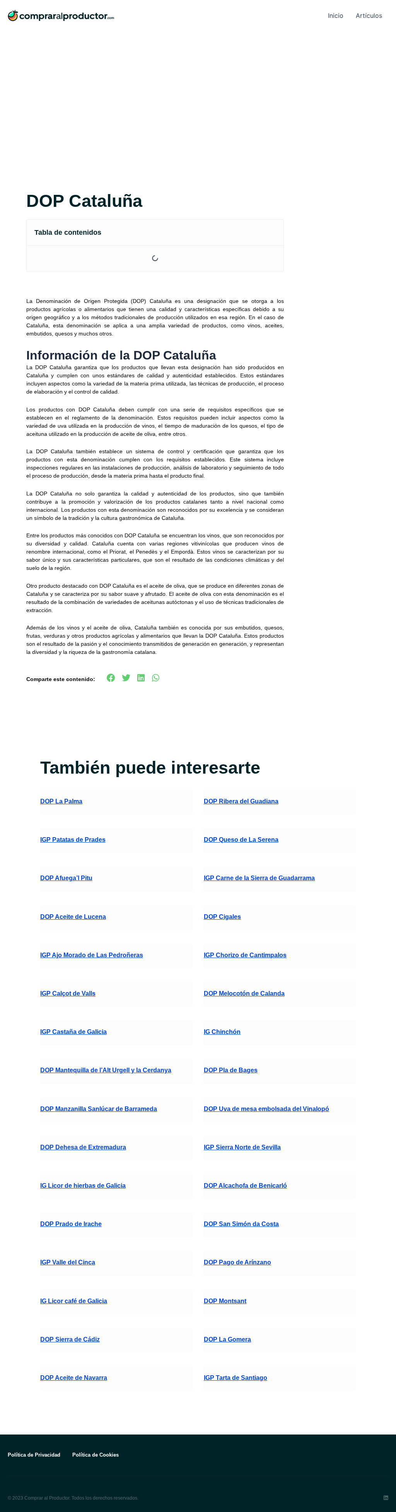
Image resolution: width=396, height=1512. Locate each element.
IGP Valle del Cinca (67, 1262)
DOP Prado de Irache (71, 1224)
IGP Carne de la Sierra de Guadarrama (259, 878)
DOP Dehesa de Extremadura (83, 1147)
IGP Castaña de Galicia (73, 1032)
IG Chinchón (222, 1032)
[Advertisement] (198, 89)
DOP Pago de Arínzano (237, 1262)
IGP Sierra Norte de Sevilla (242, 1147)
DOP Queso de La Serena (241, 839)
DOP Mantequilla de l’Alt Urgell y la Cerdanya (105, 1070)
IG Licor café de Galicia (73, 1301)
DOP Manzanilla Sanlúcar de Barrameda (98, 1109)
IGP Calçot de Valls (68, 993)
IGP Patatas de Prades (73, 839)
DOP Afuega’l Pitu (66, 878)
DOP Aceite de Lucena (73, 916)
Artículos (369, 15)
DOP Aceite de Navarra (73, 1377)
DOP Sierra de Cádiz (70, 1339)
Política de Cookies (95, 1455)
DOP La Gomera (227, 1339)
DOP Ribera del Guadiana (241, 801)
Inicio (335, 15)
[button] (273, 232)
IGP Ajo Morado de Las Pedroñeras (91, 955)
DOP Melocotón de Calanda (244, 993)
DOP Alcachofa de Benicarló (245, 1185)
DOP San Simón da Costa (241, 1224)
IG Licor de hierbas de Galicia (83, 1185)
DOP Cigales (222, 916)
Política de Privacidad (34, 1455)
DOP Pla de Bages (231, 1070)
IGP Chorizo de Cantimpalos (245, 955)
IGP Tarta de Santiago (235, 1377)
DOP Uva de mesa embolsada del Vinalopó (266, 1109)
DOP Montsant (225, 1301)
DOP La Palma (61, 801)
